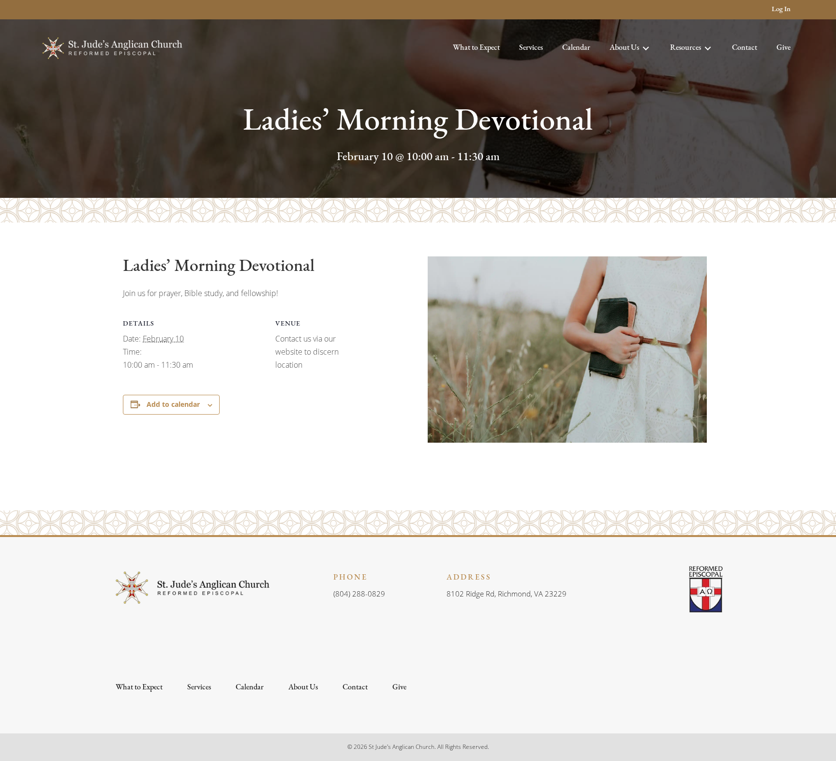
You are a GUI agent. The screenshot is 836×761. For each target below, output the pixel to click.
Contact (355, 687)
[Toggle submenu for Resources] (708, 48)
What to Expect (139, 687)
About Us (303, 687)
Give (399, 687)
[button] (47, 10)
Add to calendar (173, 404)
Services (199, 687)
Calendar (250, 687)
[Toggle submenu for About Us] (646, 48)
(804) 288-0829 (359, 593)
